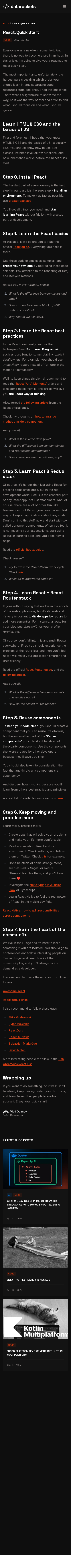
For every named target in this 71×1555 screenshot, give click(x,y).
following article (14, 675)
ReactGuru (16, 1030)
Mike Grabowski (20, 1017)
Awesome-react (14, 991)
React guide (21, 247)
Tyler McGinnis (19, 1024)
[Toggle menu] (64, 6)
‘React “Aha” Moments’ (31, 383)
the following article (34, 402)
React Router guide (39, 669)
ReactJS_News (19, 1037)
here (60, 798)
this (20, 572)
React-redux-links (15, 1000)
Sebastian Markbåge (23, 1043)
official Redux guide (29, 549)
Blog (6, 23)
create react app (20, 200)
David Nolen (17, 1050)
